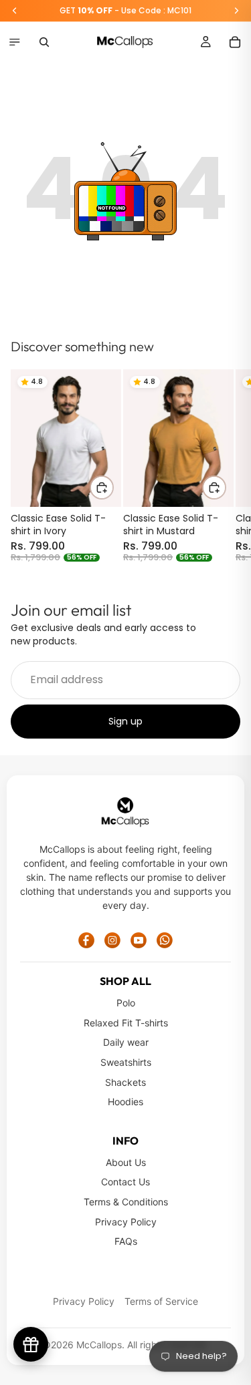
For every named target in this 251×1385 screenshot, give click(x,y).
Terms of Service (161, 1301)
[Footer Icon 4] (165, 940)
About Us (126, 1162)
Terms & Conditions (126, 1201)
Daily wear (126, 1042)
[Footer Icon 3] (139, 940)
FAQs (125, 1241)
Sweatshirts (125, 1062)
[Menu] (14, 42)
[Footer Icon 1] (86, 940)
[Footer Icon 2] (112, 940)
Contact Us (125, 1181)
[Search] (44, 42)
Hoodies (125, 1101)
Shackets (125, 1082)
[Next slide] (225, 465)
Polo (125, 1002)
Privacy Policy (126, 1221)
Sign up (125, 720)
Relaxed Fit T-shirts (126, 1022)
